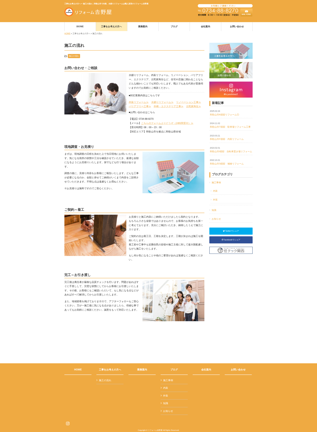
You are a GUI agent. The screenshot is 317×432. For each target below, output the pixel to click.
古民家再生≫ (193, 106)
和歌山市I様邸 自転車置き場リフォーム (231, 150)
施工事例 (216, 182)
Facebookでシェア (231, 240)
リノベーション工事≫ (188, 102)
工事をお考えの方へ (110, 369)
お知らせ (216, 218)
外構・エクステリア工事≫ (168, 106)
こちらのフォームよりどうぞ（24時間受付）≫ (167, 123)
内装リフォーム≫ (139, 102)
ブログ (174, 369)
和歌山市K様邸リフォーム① (224, 113)
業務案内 (142, 369)
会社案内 (206, 369)
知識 (214, 210)
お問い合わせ (238, 369)
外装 (215, 199)
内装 (215, 191)
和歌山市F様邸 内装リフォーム (227, 138)
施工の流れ (74, 56)
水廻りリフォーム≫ (162, 102)
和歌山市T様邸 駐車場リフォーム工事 (230, 125)
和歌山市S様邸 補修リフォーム (227, 162)
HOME (67, 33)
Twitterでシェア (232, 231)
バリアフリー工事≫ (140, 106)
